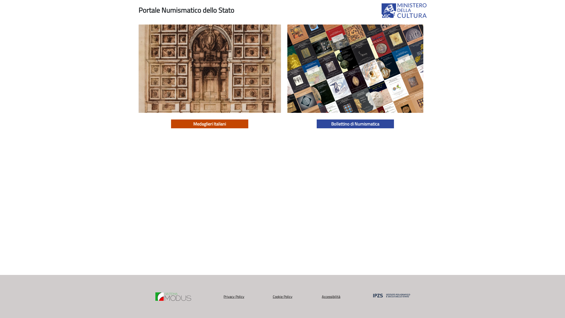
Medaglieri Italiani (209, 123)
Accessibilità (331, 296)
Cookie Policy (282, 296)
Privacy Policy (234, 296)
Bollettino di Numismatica (355, 123)
